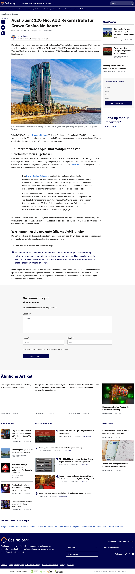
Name (26, 337)
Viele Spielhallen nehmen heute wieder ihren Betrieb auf (22, 504)
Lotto (75, 9)
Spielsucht (70, 565)
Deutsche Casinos (28, 526)
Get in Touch (109, 127)
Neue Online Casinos (45, 526)
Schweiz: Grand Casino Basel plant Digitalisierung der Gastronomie (65, 493)
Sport (34, 9)
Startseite (4, 565)
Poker (21, 9)
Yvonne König (118, 40)
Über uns (122, 541)
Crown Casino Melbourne (37, 176)
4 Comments (84, 464)
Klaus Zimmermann (120, 56)
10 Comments (67, 450)
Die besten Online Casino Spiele (67, 526)
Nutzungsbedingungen (16, 565)
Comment (27, 313)
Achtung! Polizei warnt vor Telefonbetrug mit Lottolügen (61, 448)
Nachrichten (5, 14)
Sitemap (62, 565)
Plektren (76, 164)
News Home (5, 9)
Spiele (28, 9)
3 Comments (63, 496)
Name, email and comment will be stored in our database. (46, 349)
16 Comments (87, 436)
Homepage (112, 541)
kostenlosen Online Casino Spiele (93, 526)
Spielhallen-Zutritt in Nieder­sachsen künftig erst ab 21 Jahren (21, 487)
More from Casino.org (117, 103)
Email (71, 337)
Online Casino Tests (115, 526)
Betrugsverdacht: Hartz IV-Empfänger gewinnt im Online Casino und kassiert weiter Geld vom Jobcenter (50, 387)
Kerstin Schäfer (22, 36)
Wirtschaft (68, 9)
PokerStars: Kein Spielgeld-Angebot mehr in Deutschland (123, 50)
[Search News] (131, 3)
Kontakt (131, 541)
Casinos (14, 9)
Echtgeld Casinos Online (10, 526)
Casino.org (111, 571)
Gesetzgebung (46, 9)
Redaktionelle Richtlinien (50, 565)
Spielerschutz (57, 9)
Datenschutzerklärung (32, 565)
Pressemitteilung (40, 135)
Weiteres (83, 9)
